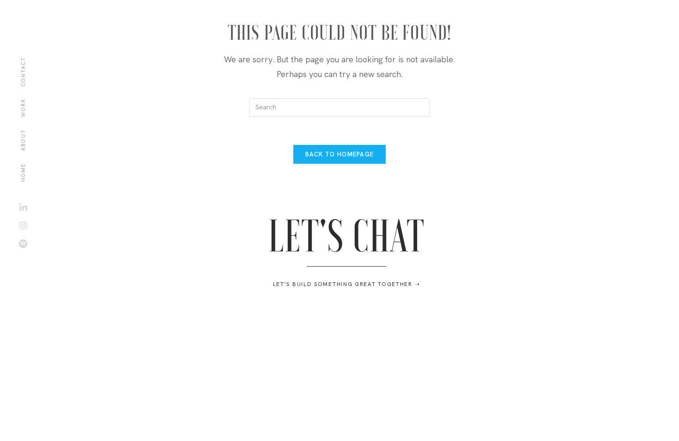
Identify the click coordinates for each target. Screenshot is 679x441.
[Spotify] (23, 243)
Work (23, 107)
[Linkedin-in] (23, 207)
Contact (23, 71)
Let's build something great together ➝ (346, 284)
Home (23, 172)
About (23, 140)
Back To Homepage (339, 154)
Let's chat (346, 234)
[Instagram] (23, 225)
